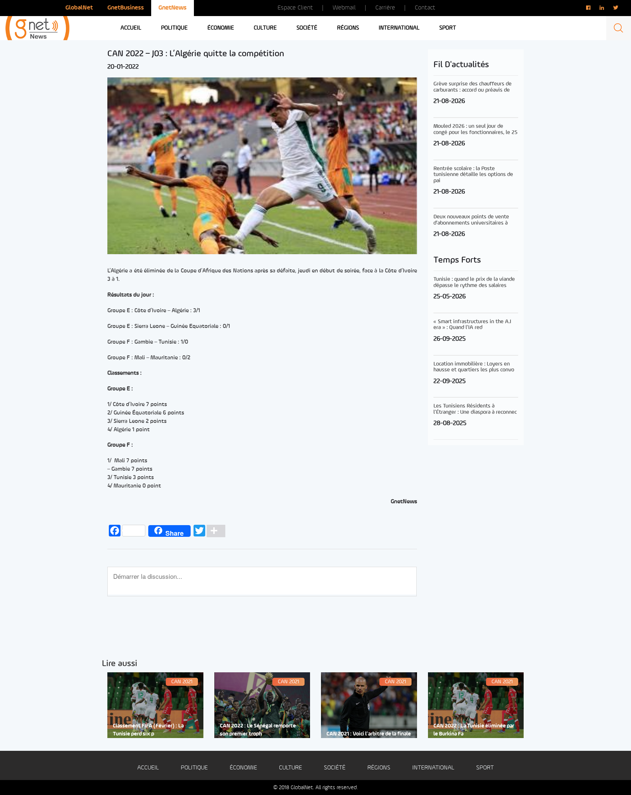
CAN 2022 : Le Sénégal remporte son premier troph (258, 730)
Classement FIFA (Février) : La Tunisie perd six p (148, 730)
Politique (174, 28)
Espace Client (295, 8)
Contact (425, 8)
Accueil (131, 28)
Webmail (344, 8)
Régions (348, 28)
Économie (220, 28)
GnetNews (172, 8)
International (399, 28)
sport (447, 28)
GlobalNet (79, 8)
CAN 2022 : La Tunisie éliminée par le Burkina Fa (473, 730)
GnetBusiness (125, 8)
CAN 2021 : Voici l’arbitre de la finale (368, 734)
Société (307, 28)
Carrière (385, 8)
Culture (265, 28)
